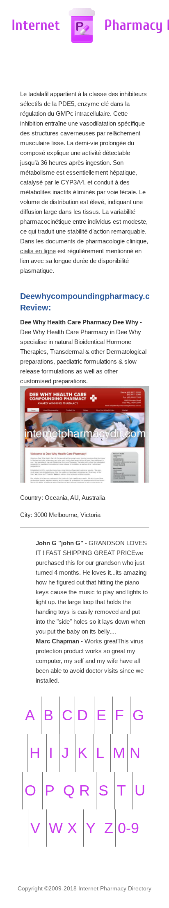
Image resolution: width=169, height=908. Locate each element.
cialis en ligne (38, 250)
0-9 (128, 828)
